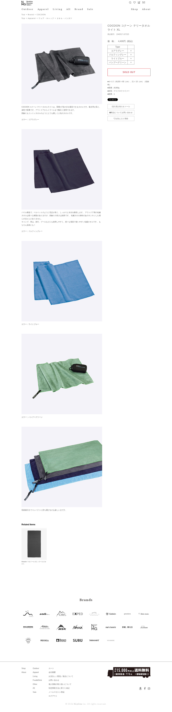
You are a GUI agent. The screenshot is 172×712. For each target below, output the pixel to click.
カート (51, 668)
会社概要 (52, 672)
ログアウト (53, 696)
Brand (79, 9)
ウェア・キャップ (46, 18)
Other (35, 684)
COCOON (41, 15)
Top (23, 15)
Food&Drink (37, 680)
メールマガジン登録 (56, 692)
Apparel (43, 9)
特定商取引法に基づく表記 (59, 688)
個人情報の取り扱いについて (60, 684)
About (146, 9)
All (68, 9)
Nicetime (78, 704)
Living (57, 9)
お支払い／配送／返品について (61, 676)
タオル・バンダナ (64, 18)
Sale (90, 9)
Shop (134, 9)
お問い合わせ (54, 680)
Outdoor (28, 9)
